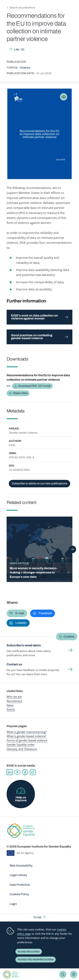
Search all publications (22, 7)
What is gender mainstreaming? (26, 732)
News (10, 705)
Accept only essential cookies (35, 959)
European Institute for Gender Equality (11, 974)
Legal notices (18, 875)
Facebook (25, 772)
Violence (25, 67)
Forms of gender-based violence (27, 740)
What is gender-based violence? (26, 736)
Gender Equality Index (21, 744)
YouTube (17, 772)
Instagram (33, 772)
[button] (17, 613)
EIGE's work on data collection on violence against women (34, 317)
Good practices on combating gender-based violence (31, 337)
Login (13, 903)
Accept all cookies (29, 951)
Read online (20, 393)
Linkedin (9, 772)
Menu (73, 974)
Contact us (14, 664)
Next (72, 549)
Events (11, 709)
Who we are (14, 696)
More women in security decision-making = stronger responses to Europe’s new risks (33, 572)
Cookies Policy (19, 894)
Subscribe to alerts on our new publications (39, 483)
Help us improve (20, 799)
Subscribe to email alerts (24, 645)
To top (37, 917)
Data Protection (20, 884)
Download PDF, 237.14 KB (34, 385)
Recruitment (14, 701)
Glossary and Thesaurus (22, 749)
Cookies (69, 636)
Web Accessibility (21, 865)
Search (63, 974)
